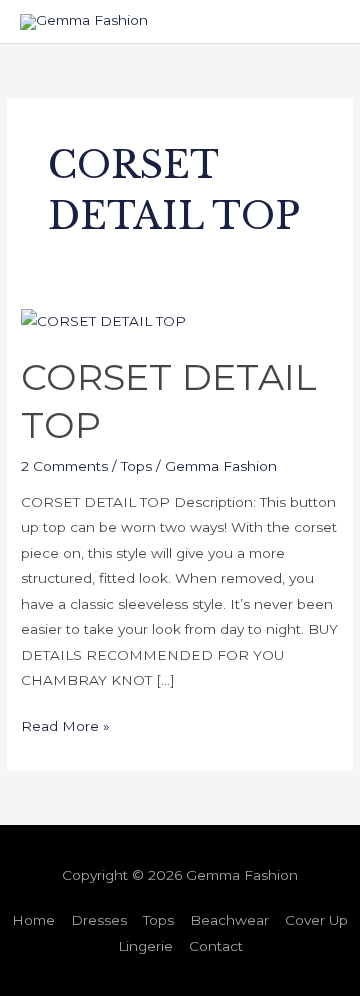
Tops (136, 466)
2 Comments (64, 466)
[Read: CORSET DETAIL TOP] (103, 320)
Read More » (65, 724)
